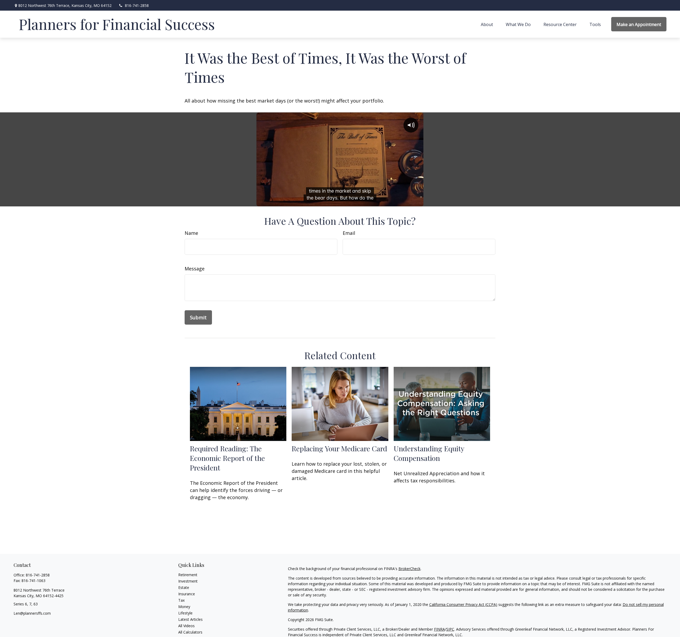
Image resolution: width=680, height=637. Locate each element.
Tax (181, 600)
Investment (188, 581)
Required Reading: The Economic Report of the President (227, 458)
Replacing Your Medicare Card (339, 448)
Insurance (186, 593)
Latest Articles (190, 619)
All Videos (186, 625)
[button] (486, 24)
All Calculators (190, 632)
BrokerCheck (409, 568)
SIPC (450, 629)
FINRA (439, 629)
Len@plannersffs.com (32, 613)
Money (184, 606)
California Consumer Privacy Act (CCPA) (463, 604)
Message (195, 268)
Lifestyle (185, 612)
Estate (183, 587)
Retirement (187, 574)
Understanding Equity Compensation (429, 453)
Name (191, 233)
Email (349, 233)
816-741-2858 (137, 5)
